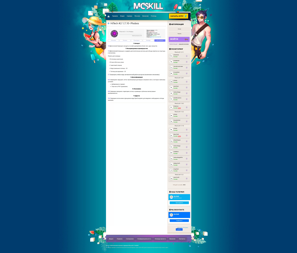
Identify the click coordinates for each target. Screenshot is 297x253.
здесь (166, 247)
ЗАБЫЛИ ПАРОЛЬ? (184, 44)
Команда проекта (160, 238)
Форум (122, 16)
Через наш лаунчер (156, 36)
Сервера (129, 16)
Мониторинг (137, 40)
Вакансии (145, 16)
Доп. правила (160, 40)
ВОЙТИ (174, 39)
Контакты (182, 238)
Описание (113, 40)
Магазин (137, 16)
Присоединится (179, 202)
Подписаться (179, 220)
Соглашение (130, 238)
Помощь (153, 16)
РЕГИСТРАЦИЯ (174, 44)
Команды (148, 40)
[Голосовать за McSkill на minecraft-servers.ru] (179, 230)
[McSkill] (148, 6)
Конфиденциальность (144, 238)
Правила (115, 16)
